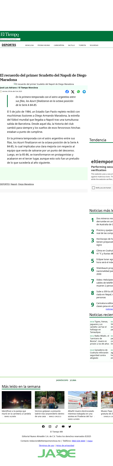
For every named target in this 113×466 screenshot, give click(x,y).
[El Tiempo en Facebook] (45, 427)
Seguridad (94, 45)
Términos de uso (46, 445)
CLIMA (73, 380)
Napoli (14, 184)
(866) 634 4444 (78, 440)
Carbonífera (59, 45)
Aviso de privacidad (65, 445)
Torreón (82, 45)
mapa (89, 440)
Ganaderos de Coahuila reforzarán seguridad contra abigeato (99, 354)
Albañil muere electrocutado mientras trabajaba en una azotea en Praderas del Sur (81, 415)
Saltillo (71, 45)
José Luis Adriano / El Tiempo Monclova (19, 87)
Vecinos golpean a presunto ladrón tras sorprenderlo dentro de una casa (49, 414)
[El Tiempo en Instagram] (52, 427)
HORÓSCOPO (62, 380)
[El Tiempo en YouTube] (65, 427)
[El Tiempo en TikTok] (58, 427)
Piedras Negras (44, 45)
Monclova (29, 45)
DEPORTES (9, 45)
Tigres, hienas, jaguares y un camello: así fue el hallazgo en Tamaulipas (99, 326)
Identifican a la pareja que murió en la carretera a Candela (16, 414)
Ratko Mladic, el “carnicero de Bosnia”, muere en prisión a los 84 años (99, 339)
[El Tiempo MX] (9, 36)
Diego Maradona (26, 184)
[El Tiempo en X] (70, 427)
